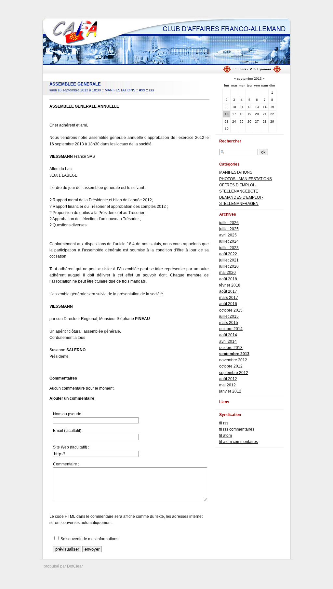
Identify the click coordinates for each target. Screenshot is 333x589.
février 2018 (229, 285)
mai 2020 (227, 272)
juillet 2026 (229, 223)
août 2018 (228, 279)
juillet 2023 (229, 248)
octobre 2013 (231, 347)
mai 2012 (227, 385)
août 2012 (228, 379)
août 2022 (228, 254)
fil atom (225, 435)
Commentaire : (66, 464)
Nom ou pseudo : (68, 414)
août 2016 (228, 303)
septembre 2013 (234, 354)
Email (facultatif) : (68, 430)
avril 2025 (228, 235)
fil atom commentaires (238, 441)
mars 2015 (228, 322)
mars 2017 (228, 297)
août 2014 (228, 335)
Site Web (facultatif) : (71, 447)
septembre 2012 (233, 372)
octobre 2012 (231, 366)
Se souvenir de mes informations (89, 539)
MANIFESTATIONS (120, 90)
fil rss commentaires (236, 429)
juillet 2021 (229, 260)
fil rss (223, 423)
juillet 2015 (229, 316)
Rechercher (230, 141)
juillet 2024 (229, 241)
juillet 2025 (229, 229)
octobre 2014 (231, 329)
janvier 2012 (230, 391)
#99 (142, 90)
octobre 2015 (231, 310)
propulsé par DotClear (63, 566)
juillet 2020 (229, 266)
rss (151, 90)
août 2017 (228, 291)
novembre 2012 (233, 360)
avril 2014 (228, 341)
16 (227, 114)
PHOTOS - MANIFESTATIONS (245, 179)
